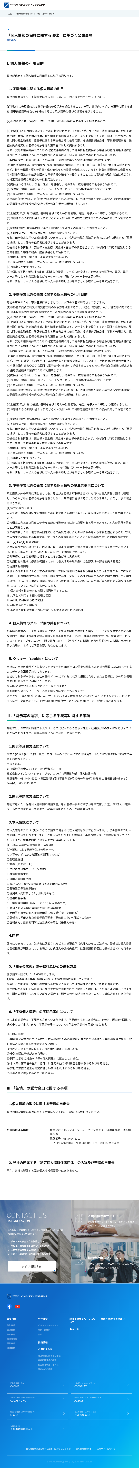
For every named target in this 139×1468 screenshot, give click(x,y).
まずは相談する (32, 1266)
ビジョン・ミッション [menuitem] (48, 1325)
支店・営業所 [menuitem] (44, 1330)
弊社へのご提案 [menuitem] (45, 1369)
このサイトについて (106, 1448)
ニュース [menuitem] (74, 1329)
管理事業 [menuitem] (11, 1330)
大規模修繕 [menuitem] (12, 1338)
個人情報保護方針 (84, 1448)
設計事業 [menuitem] (11, 1325)
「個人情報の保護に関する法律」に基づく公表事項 (47, 1448)
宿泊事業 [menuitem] (11, 1348)
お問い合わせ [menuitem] (45, 1349)
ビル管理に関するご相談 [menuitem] (49, 1355)
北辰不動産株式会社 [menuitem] (111, 1318)
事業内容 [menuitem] (11, 1318)
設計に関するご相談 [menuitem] (47, 1360)
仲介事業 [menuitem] (11, 1334)
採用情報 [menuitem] (43, 1342)
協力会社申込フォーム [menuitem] (48, 1364)
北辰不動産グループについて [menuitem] (82, 1320)
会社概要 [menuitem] (43, 1318)
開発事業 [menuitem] (11, 1343)
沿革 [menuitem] (40, 1334)
